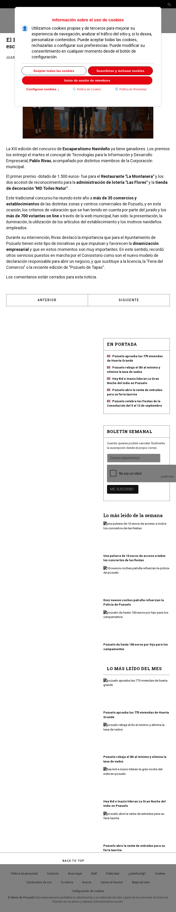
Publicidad (112, 873)
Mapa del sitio (141, 882)
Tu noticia (67, 882)
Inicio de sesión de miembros (87, 80)
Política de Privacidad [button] (132, 89)
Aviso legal (75, 873)
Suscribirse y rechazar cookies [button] (120, 71)
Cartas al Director (112, 882)
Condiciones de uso (39, 882)
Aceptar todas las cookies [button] (53, 71)
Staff (94, 873)
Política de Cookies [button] (89, 89)
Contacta (53, 873)
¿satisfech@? (137, 873)
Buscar (86, 882)
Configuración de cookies (88, 891)
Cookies (160, 873)
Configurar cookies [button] (42, 89)
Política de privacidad (24, 873)
